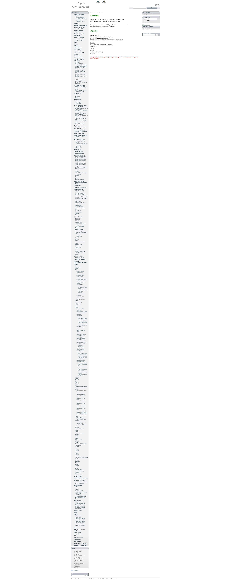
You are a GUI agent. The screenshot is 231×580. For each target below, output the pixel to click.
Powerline (77, 175)
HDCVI (76, 416)
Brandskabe (77, 35)
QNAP (76, 442)
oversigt (104, 2)
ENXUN (77, 379)
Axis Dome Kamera (80, 273)
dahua (75, 561)
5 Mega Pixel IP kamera (80, 163)
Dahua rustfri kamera (80, 361)
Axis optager (79, 295)
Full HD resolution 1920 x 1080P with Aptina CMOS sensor (80, 88)
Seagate (77, 454)
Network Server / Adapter (80, 172)
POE (75, 527)
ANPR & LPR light (79, 28)
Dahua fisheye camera (81, 349)
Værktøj (77, 254)
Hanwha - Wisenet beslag (81, 412)
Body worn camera (79, 33)
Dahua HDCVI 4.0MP (79, 130)
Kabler (76, 243)
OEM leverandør (78, 439)
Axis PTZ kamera (80, 276)
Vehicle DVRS (77, 566)
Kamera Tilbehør (78, 229)
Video (75, 536)
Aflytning (76, 23)
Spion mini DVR (78, 218)
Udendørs (77, 213)
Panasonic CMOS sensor (80, 443)
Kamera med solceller (80, 187)
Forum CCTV (77, 552)
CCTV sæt (77, 31)
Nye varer (146, 12)
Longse (76, 431)
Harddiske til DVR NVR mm (81, 492)
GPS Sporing (77, 49)
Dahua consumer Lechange (82, 311)
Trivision (77, 462)
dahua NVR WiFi (81, 358)
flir (75, 381)
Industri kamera (78, 151)
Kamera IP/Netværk (79, 155)
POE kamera (78, 174)
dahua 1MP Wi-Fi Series (82, 353)
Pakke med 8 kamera (80, 524)
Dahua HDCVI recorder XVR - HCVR (80, 127)
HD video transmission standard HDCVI (80, 106)
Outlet (75, 512)
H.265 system (77, 99)
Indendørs (77, 204)
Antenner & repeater (79, 168)
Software (77, 489)
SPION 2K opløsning (79, 226)
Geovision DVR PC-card (79, 555)
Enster (76, 378)
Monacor (77, 434)
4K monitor (77, 95)
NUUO (76, 438)
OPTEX (77, 441)
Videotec (77, 465)
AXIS (76, 269)
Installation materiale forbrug (81, 482)
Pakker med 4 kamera (80, 521)
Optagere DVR (78, 485)
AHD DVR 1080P (79, 63)
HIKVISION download (78, 560)
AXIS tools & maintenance (83, 290)
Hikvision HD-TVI (80, 423)
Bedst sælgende (148, 27)
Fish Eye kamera (78, 57)
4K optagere (77, 97)
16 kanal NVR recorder (80, 504)
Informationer (77, 47)
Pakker (76, 514)
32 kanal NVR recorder (80, 506)
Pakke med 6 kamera (80, 522)
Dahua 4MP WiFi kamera (82, 357)
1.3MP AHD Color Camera (81, 65)
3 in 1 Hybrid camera (79, 79)
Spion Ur (77, 220)
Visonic (76, 466)
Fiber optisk (77, 185)
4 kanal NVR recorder (80, 502)
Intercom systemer (79, 153)
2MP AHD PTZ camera (80, 70)
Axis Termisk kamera (80, 280)
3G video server (78, 15)
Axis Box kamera (80, 272)
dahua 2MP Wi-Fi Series (82, 354)
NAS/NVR (77, 171)
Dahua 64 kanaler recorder (83, 323)
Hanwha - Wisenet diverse (81, 413)
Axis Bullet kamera (80, 271)
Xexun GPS (77, 472)
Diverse (76, 44)
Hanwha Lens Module (81, 394)
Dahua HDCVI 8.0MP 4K (80, 135)
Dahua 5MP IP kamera (81, 338)
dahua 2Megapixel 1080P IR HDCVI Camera (81, 111)
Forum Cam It (77, 554)
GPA (76, 385)
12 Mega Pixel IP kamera (80, 167)
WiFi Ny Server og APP (81, 223)
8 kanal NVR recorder (80, 503)
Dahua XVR (79, 326)
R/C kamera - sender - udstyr (80, 529)
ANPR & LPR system (79, 27)
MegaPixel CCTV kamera (80, 198)
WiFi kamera (77, 541)
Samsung (77, 452)
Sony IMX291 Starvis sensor (81, 457)
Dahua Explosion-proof (81, 360)
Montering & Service (79, 480)
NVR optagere (77, 500)
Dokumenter (77, 46)
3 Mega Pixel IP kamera (80, 160)
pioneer (76, 447)
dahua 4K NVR (80, 346)
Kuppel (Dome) (78, 205)
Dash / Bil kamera (79, 37)
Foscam (77, 382)
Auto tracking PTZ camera (79, 53)
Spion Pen (77, 219)
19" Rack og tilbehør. (79, 483)
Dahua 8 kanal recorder (82, 319)
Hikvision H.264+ (79, 103)
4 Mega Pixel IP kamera (80, 161)
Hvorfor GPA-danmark (112, 578)
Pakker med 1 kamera (80, 518)
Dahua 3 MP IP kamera (81, 335)
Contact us (80, 578)
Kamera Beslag (78, 244)
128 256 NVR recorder (80, 508)
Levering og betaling (88, 578)
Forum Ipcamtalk (77, 551)
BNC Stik (77, 237)
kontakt (98, 2)
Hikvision (77, 420)
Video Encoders (78, 537)
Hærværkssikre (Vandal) (80, 202)
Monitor (76, 250)
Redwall (77, 450)
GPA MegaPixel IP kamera (81, 386)
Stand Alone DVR (79, 490)
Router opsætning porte (79, 563)
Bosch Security (78, 302)
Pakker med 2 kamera (80, 520)
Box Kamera (78, 199)
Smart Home (77, 532)
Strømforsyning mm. (79, 231)
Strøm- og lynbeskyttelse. (80, 232)
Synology (77, 458)
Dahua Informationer (80, 308)
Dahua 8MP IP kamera (81, 341)
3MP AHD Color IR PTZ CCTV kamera (80, 72)
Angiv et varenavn (76, 573)
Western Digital (78, 469)
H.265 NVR (77, 101)
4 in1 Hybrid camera (79, 85)
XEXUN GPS (78, 51)
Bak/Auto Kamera (78, 30)
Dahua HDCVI (77, 557)
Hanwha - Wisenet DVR (81, 393)
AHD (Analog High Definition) (79, 60)
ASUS (76, 268)
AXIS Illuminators (81, 288)
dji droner (77, 377)
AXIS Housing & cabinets (82, 287)
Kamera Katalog (78, 189)
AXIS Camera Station (81, 299)
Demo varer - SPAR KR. (80, 543)
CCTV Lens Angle (78, 550)
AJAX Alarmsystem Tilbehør (82, 18)
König (76, 430)
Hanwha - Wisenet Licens (81, 415)
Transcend (77, 461)
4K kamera (77, 96)
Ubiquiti (76, 464)
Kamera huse (78, 246)
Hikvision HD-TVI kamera (83, 424)
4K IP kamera (80, 345)
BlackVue (77, 303)
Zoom (76, 214)
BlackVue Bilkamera (79, 39)
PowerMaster (78, 20)
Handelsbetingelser (98, 578)
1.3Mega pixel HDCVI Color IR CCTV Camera (81, 114)
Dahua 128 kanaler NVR (82, 325)
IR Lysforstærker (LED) (80, 241)
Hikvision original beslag (81, 422)
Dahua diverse (79, 314)
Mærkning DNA (78, 477)
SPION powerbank (79, 225)
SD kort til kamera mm (80, 251)
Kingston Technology (79, 428)
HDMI (76, 240)
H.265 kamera (78, 102)
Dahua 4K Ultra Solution (81, 343)
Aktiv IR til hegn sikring (80, 25)
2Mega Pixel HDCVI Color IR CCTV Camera (81, 116)
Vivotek (76, 468)
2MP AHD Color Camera (80, 66)
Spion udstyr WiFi (79, 222)
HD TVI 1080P (78, 147)
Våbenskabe (77, 539)
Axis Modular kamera (80, 275)
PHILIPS (77, 446)
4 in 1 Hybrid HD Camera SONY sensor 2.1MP (80, 91)
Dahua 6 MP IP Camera (81, 339)
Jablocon (77, 427)
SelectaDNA (77, 456)
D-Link (76, 306)
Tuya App (77, 227)
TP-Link (77, 460)
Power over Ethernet (78, 558)
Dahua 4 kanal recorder (82, 318)
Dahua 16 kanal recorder (82, 321)
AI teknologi (77, 267)
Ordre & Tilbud (78, 510)
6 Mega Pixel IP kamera (80, 164)
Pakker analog (78, 515)
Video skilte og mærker (80, 252)
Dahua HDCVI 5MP (79, 133)
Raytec (76, 449)
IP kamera (77, 170)
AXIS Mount (80, 286)
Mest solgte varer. (147, 28)
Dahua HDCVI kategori (81, 312)
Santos (76, 453)
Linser (76, 248)
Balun (76, 233)
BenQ (76, 300)
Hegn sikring (77, 149)
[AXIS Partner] (74, 570)
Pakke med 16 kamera (80, 525)
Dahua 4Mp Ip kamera (81, 337)
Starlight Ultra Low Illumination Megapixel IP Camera (80, 182)
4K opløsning (77, 93)
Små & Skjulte (78, 210)
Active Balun (79, 235)
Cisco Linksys (78, 304)
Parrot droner (78, 445)
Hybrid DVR (77, 494)
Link (73, 548)
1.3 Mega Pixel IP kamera (80, 157)
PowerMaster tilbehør (81, 21)
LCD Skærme (78, 247)
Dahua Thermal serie (80, 350)
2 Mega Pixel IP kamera (80, 159)
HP (76, 426)
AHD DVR (77, 62)
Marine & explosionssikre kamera (80, 262)
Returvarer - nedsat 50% (80, 545)
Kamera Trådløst (78, 256)
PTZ (76, 209)
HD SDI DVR (78, 493)
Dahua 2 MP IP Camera (81, 334)
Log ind (157, 4)
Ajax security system (79, 17)
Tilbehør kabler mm (79, 179)
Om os (104, 578)
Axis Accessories (80, 284)
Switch (76, 178)
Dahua (76, 307)
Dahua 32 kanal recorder (82, 322)
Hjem (91, 12)
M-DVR (76, 486)
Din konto (157, 5)
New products (74, 578)
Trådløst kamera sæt (79, 257)
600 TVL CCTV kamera (80, 193)
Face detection (78, 56)
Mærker (76, 264)
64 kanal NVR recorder (80, 507)
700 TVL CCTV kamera (80, 194)
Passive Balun (79, 236)
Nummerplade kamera (80, 208)
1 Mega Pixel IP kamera (80, 156)
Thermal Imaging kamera (81, 478)
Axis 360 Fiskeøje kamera (81, 279)
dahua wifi (78, 352)
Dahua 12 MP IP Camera (81, 342)
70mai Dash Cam (79, 40)
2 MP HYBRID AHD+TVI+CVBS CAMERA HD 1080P (81, 82)
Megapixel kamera (79, 206)
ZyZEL (76, 473)
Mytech (76, 435)
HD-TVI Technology (79, 139)
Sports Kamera (78, 534)
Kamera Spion (78, 216)
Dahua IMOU (79, 310)
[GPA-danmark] (83, 4)
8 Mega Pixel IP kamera (80, 166)
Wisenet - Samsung (79, 471)
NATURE (77, 437)
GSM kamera (78, 201)
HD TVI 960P (78, 146)
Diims (75, 42)
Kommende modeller (80, 259)
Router (76, 176)
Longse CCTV (77, 564)
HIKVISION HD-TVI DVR (80, 496)
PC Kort (77, 488)
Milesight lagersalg (79, 433)
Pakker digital (78, 517)
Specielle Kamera (79, 212)
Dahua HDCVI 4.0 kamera (81, 131)
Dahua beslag (79, 315)
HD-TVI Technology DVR (81, 419)
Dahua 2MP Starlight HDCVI (79, 124)
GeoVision (77, 383)
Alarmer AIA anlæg (79, 14)
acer (76, 265)
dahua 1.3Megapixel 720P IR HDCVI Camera (81, 109)
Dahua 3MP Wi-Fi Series (82, 356)
